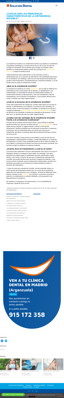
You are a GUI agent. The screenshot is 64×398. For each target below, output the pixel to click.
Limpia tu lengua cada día (13, 220)
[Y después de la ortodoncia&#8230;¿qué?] (32, 364)
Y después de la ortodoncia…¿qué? (30, 370)
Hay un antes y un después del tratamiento (36, 110)
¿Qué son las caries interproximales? (15, 200)
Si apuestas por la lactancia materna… (16, 203)
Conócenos (28, 385)
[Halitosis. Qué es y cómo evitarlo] (53, 364)
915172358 (9, 1)
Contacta (36, 387)
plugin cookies (60, 396)
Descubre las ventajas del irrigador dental (17, 217)
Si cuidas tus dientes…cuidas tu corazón (16, 210)
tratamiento (34, 89)
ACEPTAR (32, 396)
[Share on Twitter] (33, 58)
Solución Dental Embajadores (16, 385)
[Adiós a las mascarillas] (10, 364)
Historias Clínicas (27, 387)
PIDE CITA (13, 294)
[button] (13, 394)
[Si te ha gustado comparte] (30, 58)
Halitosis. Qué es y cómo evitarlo (51, 370)
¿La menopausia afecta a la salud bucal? (16, 208)
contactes (25, 174)
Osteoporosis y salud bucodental (14, 215)
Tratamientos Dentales (39, 385)
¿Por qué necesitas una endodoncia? (15, 213)
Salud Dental (28, 21)
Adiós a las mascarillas (5, 370)
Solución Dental (12, 21)
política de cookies (33, 395)
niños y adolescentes (45, 124)
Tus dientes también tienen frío (14, 205)
